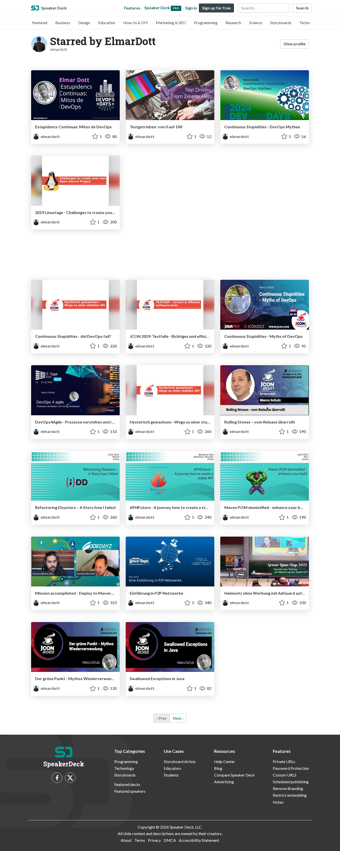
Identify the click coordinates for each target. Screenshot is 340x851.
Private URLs (284, 761)
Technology (309, 22)
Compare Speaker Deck (234, 775)
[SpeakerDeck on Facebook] (57, 778)
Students (171, 775)
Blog (218, 768)
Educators (172, 768)
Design (84, 22)
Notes (278, 802)
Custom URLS (284, 775)
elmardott (50, 136)
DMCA (170, 840)
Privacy (154, 840)
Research (233, 22)
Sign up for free (216, 7)
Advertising (224, 781)
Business (62, 22)
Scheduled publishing (291, 781)
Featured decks (127, 784)
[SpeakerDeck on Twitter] (70, 778)
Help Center (224, 761)
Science (255, 22)
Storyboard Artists (180, 761)
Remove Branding (288, 788)
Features (132, 7)
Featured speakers (130, 791)
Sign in (191, 7)
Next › (178, 718)
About (126, 840)
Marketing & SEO (171, 22)
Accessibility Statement (199, 840)
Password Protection (291, 768)
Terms (139, 840)
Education (106, 22)
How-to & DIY (135, 22)
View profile (294, 43)
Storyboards (280, 22)
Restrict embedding (290, 795)
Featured (39, 22)
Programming (206, 22)
